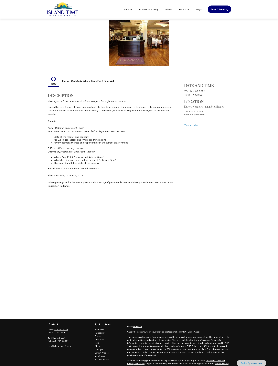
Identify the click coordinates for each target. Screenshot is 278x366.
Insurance (99, 339)
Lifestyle (99, 349)
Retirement (100, 329)
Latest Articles (102, 353)
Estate (98, 336)
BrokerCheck (194, 331)
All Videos (100, 356)
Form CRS (137, 326)
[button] (128, 9)
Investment (100, 333)
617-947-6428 (61, 329)
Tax (97, 343)
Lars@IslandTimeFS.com (59, 346)
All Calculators (102, 359)
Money (98, 346)
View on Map (191, 124)
